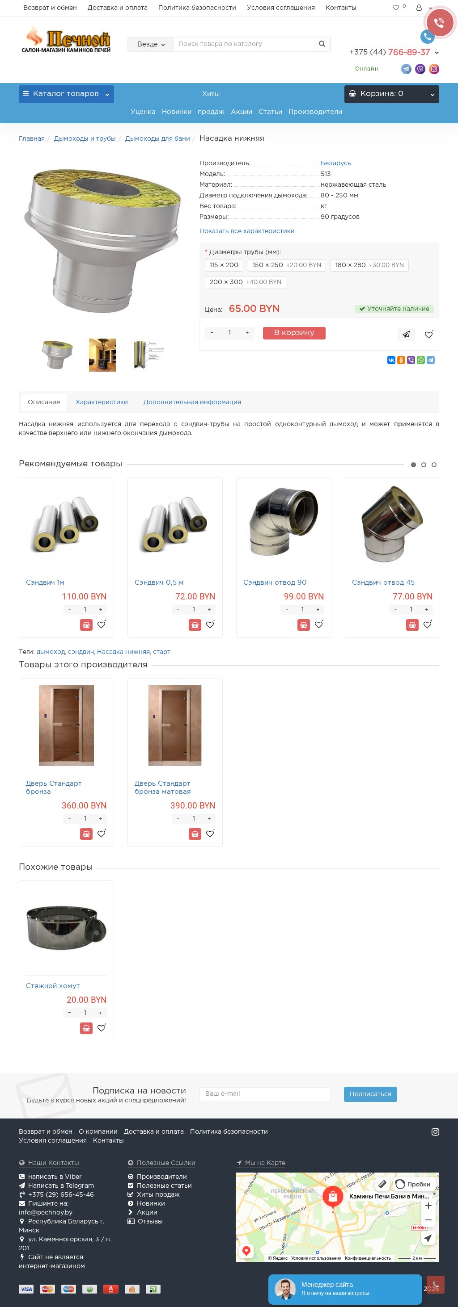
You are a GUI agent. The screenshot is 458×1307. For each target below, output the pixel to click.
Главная (32, 139)
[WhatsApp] (421, 360)
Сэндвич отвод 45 (383, 583)
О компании (98, 1132)
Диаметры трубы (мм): (245, 252)
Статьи (270, 112)
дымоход (51, 652)
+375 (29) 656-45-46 (61, 1195)
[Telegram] (431, 360)
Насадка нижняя (123, 652)
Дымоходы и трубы (85, 139)
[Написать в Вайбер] (420, 68)
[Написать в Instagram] (434, 68)
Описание (44, 402)
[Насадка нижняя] (102, 241)
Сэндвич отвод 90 (275, 583)
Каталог (66, 94)
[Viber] (411, 360)
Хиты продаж (211, 103)
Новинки (176, 112)
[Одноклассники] (401, 360)
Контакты (341, 8)
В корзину (294, 333)
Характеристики (102, 402)
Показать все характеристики (247, 231)
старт (161, 652)
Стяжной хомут (53, 986)
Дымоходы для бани (157, 139)
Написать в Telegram (61, 1186)
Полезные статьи (164, 1186)
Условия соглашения (281, 8)
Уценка (143, 112)
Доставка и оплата (118, 8)
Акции (241, 112)
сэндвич (81, 652)
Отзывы (150, 1221)
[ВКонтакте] (391, 360)
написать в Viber (55, 1177)
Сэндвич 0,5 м (159, 583)
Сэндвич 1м (45, 583)
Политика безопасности (197, 8)
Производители (315, 112)
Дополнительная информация (192, 402)
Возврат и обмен (50, 8)
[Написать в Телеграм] (406, 68)
